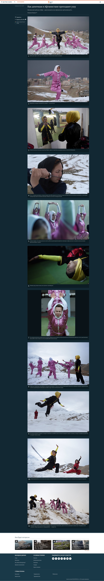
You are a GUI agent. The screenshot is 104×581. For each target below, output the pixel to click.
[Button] (18, 17)
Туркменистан (37, 576)
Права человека (36, 567)
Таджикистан (37, 574)
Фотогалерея (20, 2)
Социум (35, 564)
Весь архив (87, 550)
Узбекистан (55, 574)
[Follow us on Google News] (67, 558)
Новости (35, 558)
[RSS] (70, 558)
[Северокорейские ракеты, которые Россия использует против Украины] (61, 545)
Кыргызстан (17, 576)
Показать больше (32, 12)
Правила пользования (19, 564)
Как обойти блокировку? (20, 562)
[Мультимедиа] (100, 2)
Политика (35, 562)
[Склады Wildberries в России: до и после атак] (80, 545)
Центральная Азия (37, 560)
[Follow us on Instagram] (56, 558)
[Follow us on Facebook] (59, 558)
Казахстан (17, 574)
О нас (16, 558)
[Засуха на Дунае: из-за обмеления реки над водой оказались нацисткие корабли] (23, 545)
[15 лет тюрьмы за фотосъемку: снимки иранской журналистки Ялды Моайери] (42, 545)
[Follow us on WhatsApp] (64, 558)
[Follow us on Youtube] (53, 558)
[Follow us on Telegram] (62, 558)
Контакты (17, 560)
